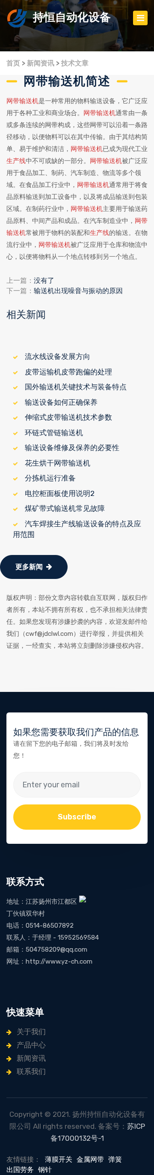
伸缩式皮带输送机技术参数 (68, 417)
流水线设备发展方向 (57, 356)
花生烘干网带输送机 (57, 463)
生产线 (16, 161)
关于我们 (30, 1031)
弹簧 (115, 1159)
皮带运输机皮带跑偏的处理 (68, 372)
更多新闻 (29, 567)
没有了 (44, 280)
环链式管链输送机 (54, 432)
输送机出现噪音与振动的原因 (78, 291)
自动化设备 (72, 17)
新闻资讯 (40, 63)
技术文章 (75, 63)
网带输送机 (22, 101)
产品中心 (30, 1045)
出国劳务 (20, 1170)
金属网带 (90, 1159)
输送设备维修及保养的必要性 (72, 447)
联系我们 (30, 1071)
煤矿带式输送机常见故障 (65, 508)
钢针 (45, 1170)
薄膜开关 (58, 1159)
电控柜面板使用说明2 (60, 493)
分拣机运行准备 (50, 478)
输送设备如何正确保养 (61, 402)
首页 (13, 63)
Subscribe (77, 817)
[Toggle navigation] (140, 18)
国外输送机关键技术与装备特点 (76, 387)
